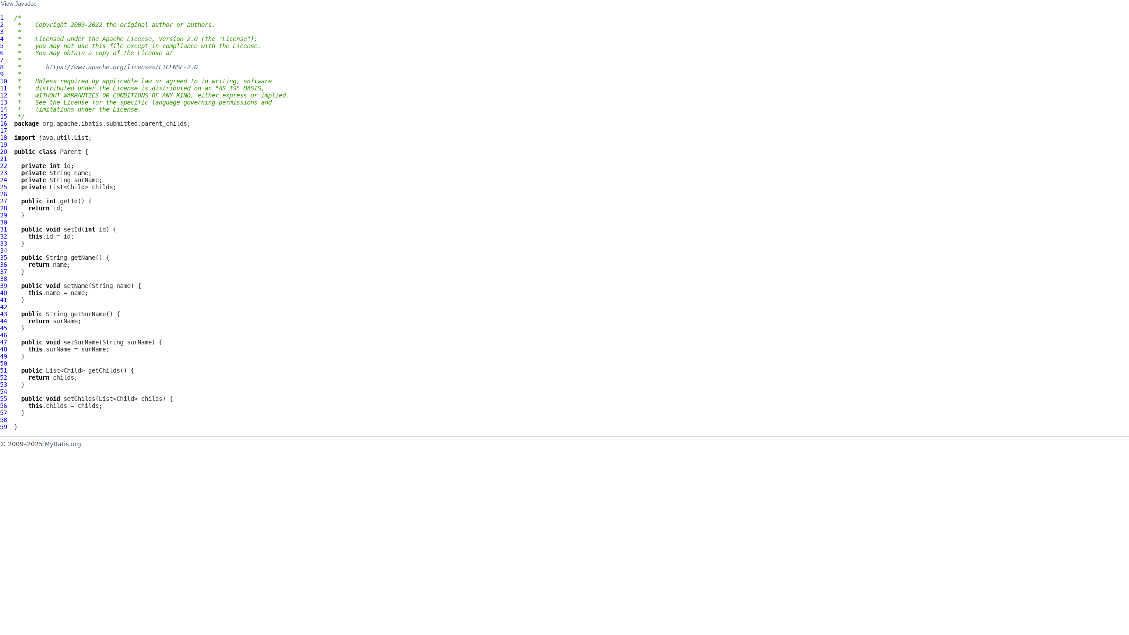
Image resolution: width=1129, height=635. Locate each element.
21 (3, 158)
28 (3, 208)
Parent (70, 151)
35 (3, 257)
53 (3, 384)
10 (3, 81)
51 (3, 370)
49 (3, 356)
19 (3, 144)
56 (3, 405)
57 (3, 412)
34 (3, 250)
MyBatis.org (63, 444)
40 (3, 292)
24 (3, 179)
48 (3, 349)
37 (3, 271)
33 (3, 243)
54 (3, 391)
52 (3, 377)
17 (3, 130)
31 (3, 229)
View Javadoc (19, 4)
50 (3, 363)
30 (3, 222)
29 (3, 215)
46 (3, 335)
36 (3, 264)
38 (3, 278)
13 (3, 102)
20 (3, 151)
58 (3, 419)
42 (3, 306)
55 (3, 398)
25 (3, 186)
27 (3, 201)
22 (3, 165)
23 (3, 172)
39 (3, 285)
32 (3, 236)
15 (3, 116)
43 (3, 314)
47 (3, 342)
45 (3, 328)
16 (3, 123)
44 (3, 321)
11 (3, 88)
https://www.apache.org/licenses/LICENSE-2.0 (122, 67)
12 (3, 95)
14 (3, 109)
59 (3, 426)
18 (3, 137)
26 (3, 194)
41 (3, 299)
